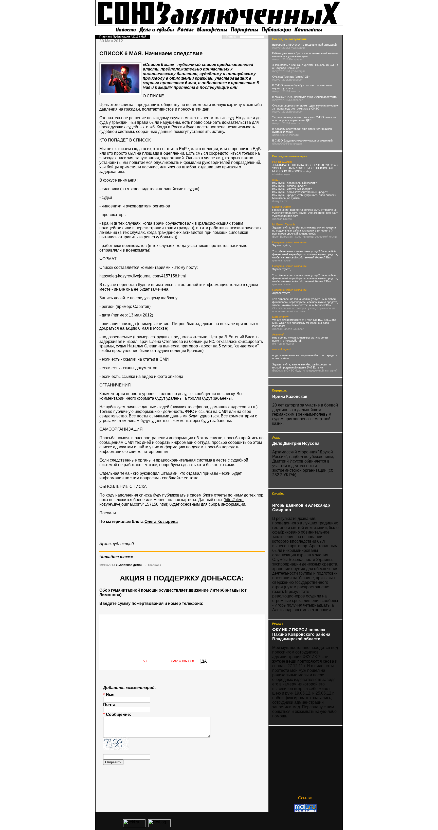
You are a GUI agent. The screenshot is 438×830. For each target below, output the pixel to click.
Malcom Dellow (281, 206)
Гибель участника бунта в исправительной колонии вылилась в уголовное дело (305, 55)
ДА (204, 661)
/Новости (294, 91)
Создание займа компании (289, 242)
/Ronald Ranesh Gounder (288, 328)
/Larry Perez (280, 201)
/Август (277, 47)
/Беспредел (295, 59)
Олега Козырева (161, 521)
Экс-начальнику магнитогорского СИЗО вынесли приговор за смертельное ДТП (304, 119)
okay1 (276, 179)
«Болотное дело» (129, 565)
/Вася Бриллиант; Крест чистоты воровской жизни (304, 236)
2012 (135, 36)
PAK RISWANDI (282, 162)
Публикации (121, 36)
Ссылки (305, 798)
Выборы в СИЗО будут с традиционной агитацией (304, 44)
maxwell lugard (281, 349)
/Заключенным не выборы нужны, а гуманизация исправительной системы (303, 310)
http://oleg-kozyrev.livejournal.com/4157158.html (142, 276)
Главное (153, 565)
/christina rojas (281, 174)
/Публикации (296, 47)
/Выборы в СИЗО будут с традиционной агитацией (304, 370)
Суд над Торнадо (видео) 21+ (291, 76)
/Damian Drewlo (282, 218)
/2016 (285, 47)
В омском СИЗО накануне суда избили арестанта (304, 96)
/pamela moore (281, 260)
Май (143, 36)
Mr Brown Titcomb (283, 224)
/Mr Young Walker (283, 343)
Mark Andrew (280, 316)
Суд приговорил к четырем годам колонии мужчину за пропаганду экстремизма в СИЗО (305, 107)
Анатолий (278, 334)
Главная (105, 36)
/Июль (276, 134)
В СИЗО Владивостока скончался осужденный (302, 140)
